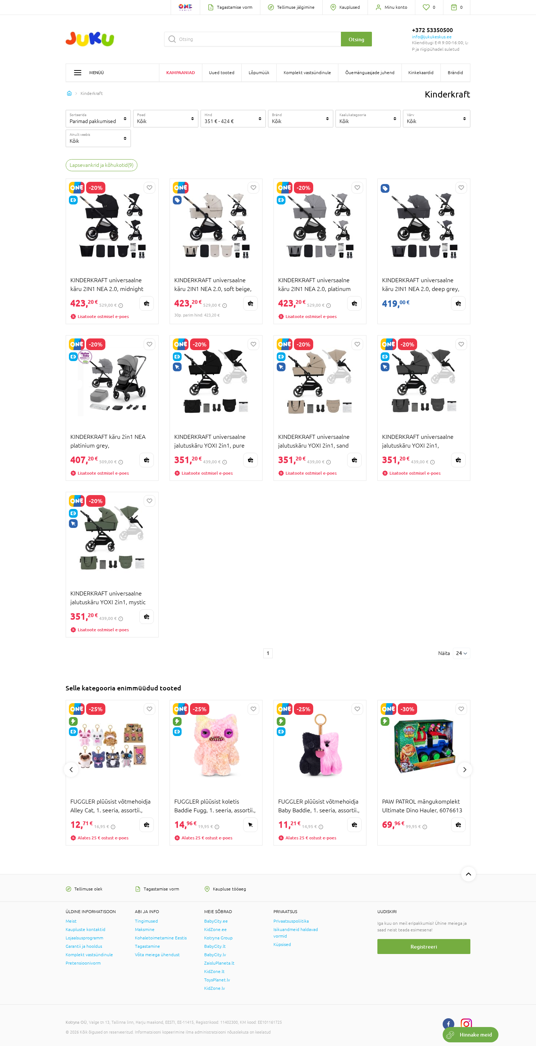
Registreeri (424, 946)
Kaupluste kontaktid (85, 929)
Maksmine (145, 929)
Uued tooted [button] (221, 72)
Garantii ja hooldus (84, 946)
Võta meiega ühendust (157, 954)
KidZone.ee (215, 929)
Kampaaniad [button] (180, 72)
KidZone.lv (214, 988)
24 (459, 653)
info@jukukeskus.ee (432, 36)
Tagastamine (147, 946)
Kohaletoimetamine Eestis (161, 937)
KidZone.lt (214, 971)
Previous (71, 769)
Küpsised (282, 944)
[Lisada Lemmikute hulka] (149, 187)
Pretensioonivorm (83, 963)
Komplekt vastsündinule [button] (307, 72)
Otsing (356, 39)
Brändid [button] (455, 72)
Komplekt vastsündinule (89, 954)
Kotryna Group (218, 937)
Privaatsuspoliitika (291, 921)
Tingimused (146, 921)
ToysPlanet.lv (217, 979)
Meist (71, 921)
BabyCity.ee (216, 921)
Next (465, 769)
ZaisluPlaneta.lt (219, 963)
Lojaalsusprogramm (84, 937)
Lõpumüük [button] (259, 72)
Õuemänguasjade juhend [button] (370, 72)
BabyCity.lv (215, 954)
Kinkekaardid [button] (421, 72)
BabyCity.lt (215, 946)
